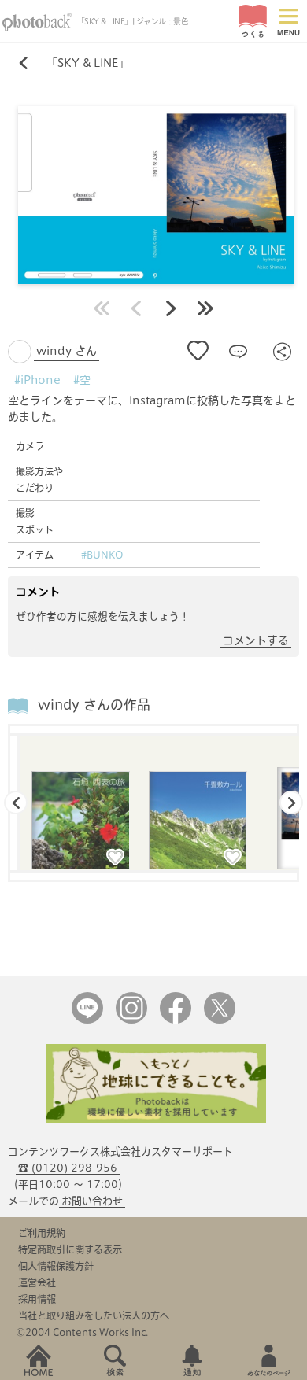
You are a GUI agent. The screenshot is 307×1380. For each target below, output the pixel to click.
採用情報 (37, 1299)
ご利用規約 (41, 1233)
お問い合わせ (92, 1201)
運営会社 (37, 1282)
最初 (101, 308)
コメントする (256, 640)
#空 (82, 380)
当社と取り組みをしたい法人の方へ (93, 1315)
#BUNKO (102, 554)
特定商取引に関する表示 (70, 1249)
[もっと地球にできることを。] (155, 1119)
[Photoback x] (220, 1020)
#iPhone (37, 380)
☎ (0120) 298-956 (67, 1168)
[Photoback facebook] (175, 1020)
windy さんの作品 (94, 704)
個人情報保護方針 (56, 1266)
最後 (205, 308)
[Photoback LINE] (87, 1020)
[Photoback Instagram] (131, 1020)
